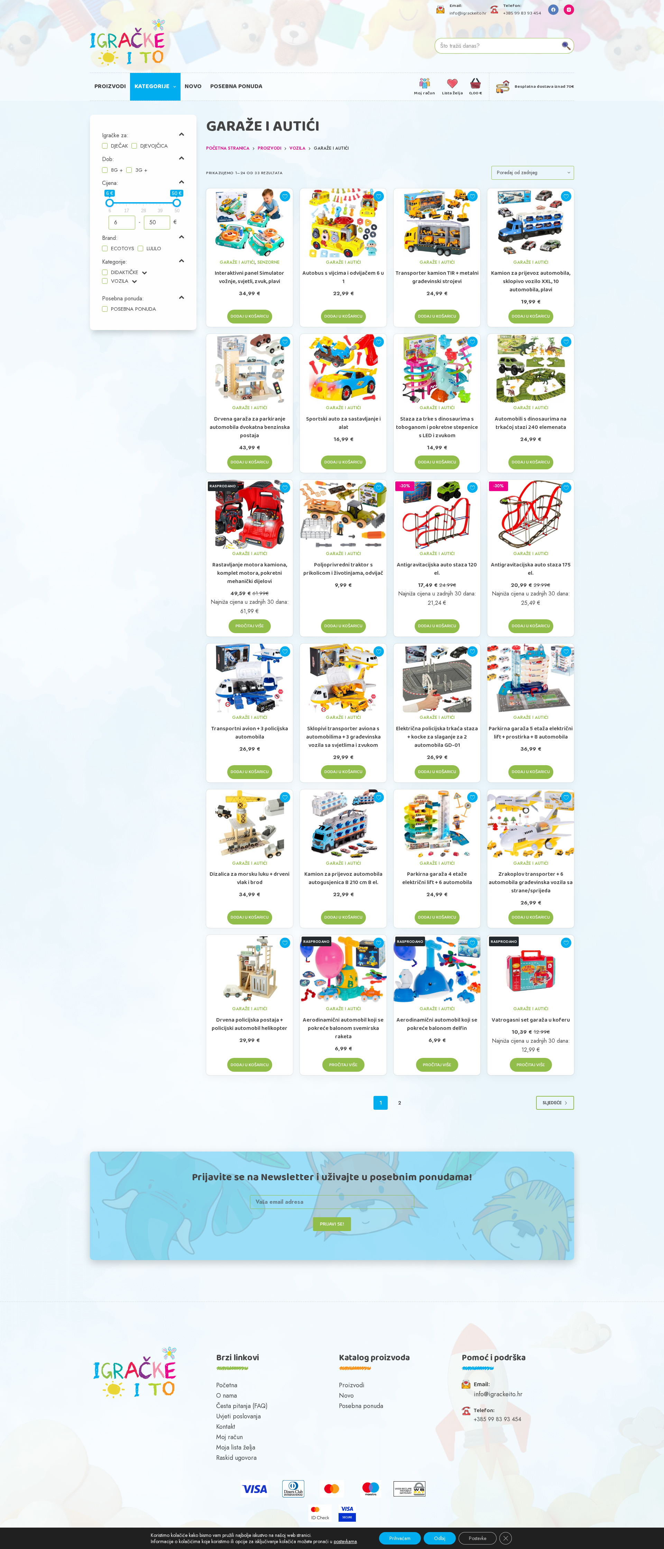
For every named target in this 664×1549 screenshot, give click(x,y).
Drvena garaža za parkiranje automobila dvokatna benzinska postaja (250, 427)
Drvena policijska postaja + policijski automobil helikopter (249, 1024)
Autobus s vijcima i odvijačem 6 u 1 (343, 277)
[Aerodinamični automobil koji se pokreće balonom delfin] (437, 969)
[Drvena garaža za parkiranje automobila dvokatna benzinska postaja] (249, 368)
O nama (226, 1395)
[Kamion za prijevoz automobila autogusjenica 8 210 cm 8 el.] (343, 823)
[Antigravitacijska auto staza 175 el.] (530, 514)
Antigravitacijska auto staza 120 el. (437, 569)
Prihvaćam (400, 1538)
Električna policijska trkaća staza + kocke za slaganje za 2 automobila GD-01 (437, 737)
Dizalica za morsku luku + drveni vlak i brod (249, 878)
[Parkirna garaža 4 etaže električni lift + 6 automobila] (437, 823)
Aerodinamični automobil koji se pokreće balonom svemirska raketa (343, 1028)
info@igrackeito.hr (468, 13)
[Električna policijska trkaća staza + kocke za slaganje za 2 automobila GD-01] (437, 678)
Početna (226, 1385)
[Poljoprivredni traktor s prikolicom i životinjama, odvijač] (343, 514)
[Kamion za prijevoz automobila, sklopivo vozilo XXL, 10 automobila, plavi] (530, 222)
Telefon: (484, 1410)
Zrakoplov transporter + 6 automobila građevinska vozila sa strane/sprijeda (531, 882)
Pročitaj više (250, 626)
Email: (482, 1385)
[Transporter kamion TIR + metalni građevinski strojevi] (437, 222)
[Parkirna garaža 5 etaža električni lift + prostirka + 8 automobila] (530, 678)
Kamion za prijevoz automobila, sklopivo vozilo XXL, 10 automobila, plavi (530, 281)
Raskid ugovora (236, 1457)
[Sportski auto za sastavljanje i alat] (343, 368)
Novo (193, 87)
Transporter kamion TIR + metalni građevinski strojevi (437, 277)
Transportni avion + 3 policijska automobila (249, 733)
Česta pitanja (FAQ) (242, 1405)
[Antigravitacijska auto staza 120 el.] (437, 514)
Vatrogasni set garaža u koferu (531, 1020)
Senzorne (268, 262)
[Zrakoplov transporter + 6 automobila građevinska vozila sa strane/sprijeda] (530, 823)
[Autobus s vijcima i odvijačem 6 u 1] (343, 222)
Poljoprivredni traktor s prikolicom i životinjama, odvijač (343, 569)
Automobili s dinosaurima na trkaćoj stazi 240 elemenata (530, 423)
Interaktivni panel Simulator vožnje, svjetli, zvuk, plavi (249, 277)
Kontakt (225, 1426)
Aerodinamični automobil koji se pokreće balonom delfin (437, 1024)
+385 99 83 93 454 (522, 13)
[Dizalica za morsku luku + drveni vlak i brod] (249, 823)
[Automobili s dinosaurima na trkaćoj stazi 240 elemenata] (530, 368)
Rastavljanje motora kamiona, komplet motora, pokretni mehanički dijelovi (249, 573)
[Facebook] (553, 9)
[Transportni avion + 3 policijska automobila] (249, 678)
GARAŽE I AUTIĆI (237, 262)
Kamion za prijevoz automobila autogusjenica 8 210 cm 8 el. (343, 878)
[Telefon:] (466, 1411)
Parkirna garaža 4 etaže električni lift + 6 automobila (437, 878)
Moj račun (229, 1437)
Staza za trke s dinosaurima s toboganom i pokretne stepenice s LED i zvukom (437, 427)
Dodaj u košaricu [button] (250, 316)
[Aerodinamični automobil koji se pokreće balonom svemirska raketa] (343, 969)
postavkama (345, 1541)
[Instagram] (569, 9)
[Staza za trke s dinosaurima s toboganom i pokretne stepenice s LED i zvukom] (437, 368)
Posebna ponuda (236, 87)
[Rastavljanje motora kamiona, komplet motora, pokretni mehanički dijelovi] (249, 514)
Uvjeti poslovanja (238, 1416)
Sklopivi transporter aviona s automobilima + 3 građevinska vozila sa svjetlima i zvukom (343, 737)
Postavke (477, 1538)
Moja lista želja (235, 1447)
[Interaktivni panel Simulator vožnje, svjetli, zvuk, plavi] (249, 222)
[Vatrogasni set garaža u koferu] (530, 969)
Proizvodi (110, 87)
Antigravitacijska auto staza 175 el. (531, 569)
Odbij (439, 1538)
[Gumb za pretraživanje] (566, 46)
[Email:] (466, 1384)
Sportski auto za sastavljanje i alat (343, 423)
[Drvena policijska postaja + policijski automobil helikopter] (249, 969)
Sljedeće (552, 1103)
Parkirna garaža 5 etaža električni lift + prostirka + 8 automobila (531, 733)
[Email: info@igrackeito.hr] (440, 9)
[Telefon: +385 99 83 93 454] (494, 9)
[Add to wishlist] (285, 196)
